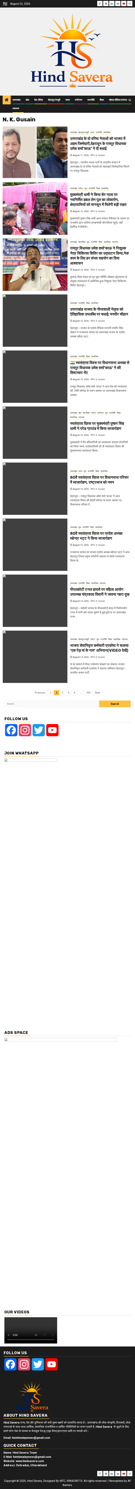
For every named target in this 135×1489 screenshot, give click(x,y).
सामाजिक (106, 132)
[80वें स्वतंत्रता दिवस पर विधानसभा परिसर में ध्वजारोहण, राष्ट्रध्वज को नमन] (35, 488)
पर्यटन (80, 188)
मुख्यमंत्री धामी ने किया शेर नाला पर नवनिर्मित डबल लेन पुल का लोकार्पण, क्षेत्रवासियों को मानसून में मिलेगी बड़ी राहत (98, 199)
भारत (67, 99)
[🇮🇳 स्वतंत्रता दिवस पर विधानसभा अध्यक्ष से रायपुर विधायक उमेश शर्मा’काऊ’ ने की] (35, 376)
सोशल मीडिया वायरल (118, 99)
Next (97, 692)
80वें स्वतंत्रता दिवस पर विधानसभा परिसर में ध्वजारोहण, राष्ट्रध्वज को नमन (99, 480)
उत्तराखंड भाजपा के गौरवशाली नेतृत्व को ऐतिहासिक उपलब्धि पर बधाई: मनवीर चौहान (99, 312)
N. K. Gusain (99, 155)
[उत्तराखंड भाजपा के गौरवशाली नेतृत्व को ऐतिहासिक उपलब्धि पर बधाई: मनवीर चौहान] (35, 320)
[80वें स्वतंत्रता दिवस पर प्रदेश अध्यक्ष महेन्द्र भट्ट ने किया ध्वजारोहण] (35, 544)
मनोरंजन (78, 99)
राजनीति (91, 99)
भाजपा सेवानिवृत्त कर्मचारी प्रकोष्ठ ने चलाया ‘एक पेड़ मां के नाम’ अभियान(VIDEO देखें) (99, 648)
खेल (27, 99)
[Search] (130, 100)
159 (88, 692)
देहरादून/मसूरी (54, 99)
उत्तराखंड (16, 99)
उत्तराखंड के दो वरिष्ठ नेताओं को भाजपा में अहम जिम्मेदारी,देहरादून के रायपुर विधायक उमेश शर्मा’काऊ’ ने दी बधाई (98, 143)
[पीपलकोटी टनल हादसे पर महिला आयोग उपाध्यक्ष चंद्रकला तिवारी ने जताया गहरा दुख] (35, 600)
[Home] (7, 100)
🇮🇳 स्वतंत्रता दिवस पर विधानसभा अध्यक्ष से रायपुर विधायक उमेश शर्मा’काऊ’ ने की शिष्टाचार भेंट (99, 367)
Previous (40, 692)
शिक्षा (102, 99)
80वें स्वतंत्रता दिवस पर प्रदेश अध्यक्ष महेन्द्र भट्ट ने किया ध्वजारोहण (96, 536)
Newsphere (116, 1481)
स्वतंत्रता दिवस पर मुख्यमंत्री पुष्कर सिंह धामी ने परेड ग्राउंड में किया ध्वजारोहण (97, 426)
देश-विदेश (38, 99)
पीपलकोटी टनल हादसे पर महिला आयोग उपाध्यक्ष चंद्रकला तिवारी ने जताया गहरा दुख (99, 592)
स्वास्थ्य (15, 108)
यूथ (86, 188)
